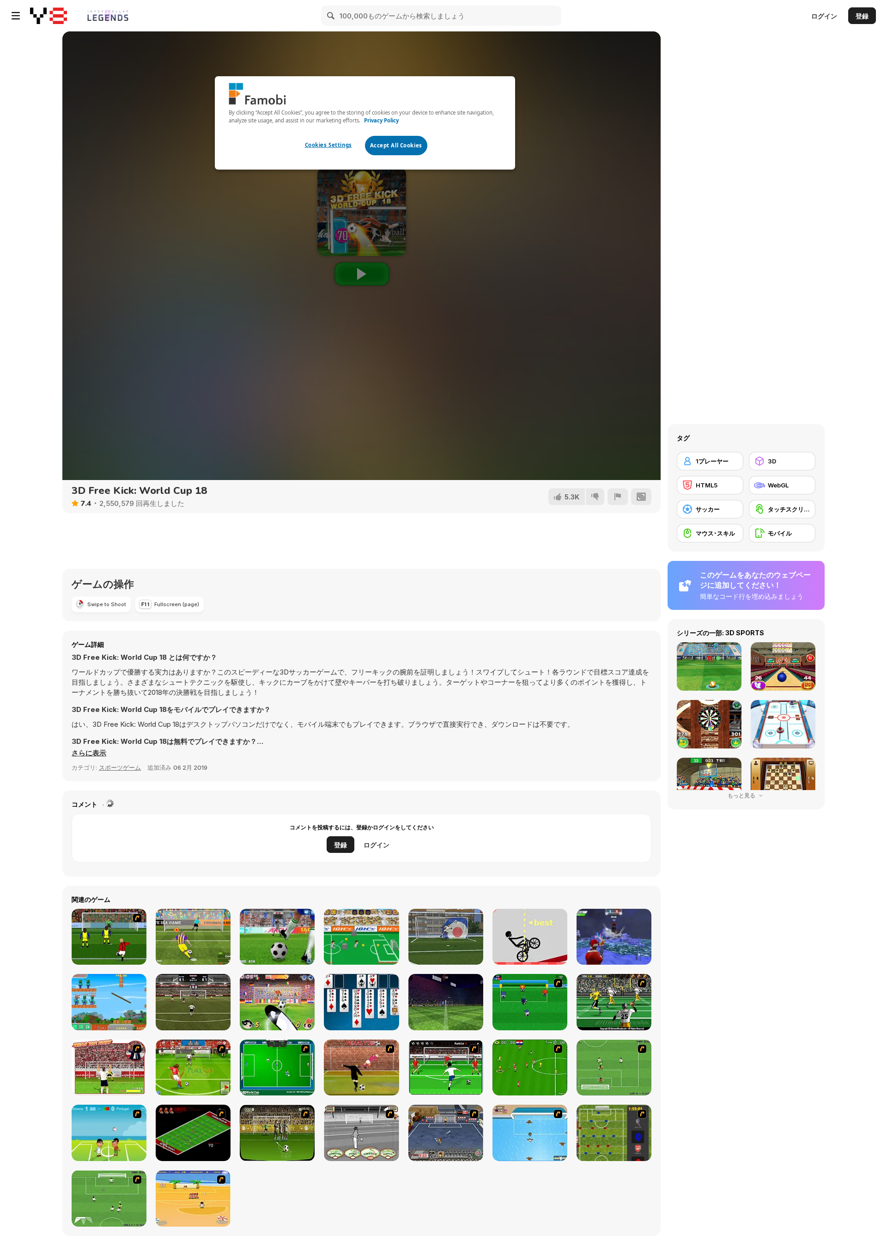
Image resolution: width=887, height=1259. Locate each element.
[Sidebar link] (15, 15)
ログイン (824, 16)
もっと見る (742, 795)
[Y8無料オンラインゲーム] (48, 15)
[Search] (331, 16)
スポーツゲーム (120, 767)
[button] (89, 753)
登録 (862, 16)
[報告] (618, 496)
